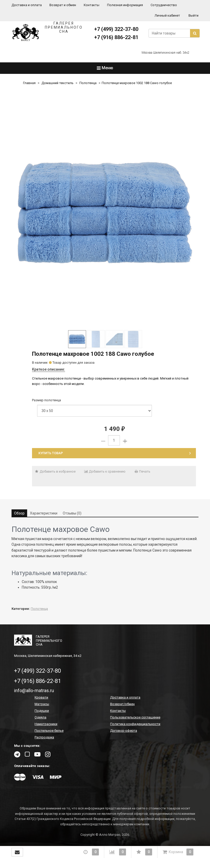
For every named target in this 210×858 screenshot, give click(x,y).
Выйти (193, 15)
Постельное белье (49, 731)
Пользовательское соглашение (135, 717)
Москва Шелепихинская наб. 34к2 (166, 52)
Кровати (41, 697)
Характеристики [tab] (43, 513)
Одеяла (40, 717)
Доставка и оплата (27, 5)
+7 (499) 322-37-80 (116, 29)
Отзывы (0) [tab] (72, 513)
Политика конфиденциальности (135, 724)
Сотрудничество (164, 5)
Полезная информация (125, 5)
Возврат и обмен (62, 5)
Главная (29, 83)
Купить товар (50, 453)
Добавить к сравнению (106, 471)
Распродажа (44, 737)
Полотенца (88, 83)
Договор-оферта (123, 731)
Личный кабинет (167, 15)
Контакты (91, 5)
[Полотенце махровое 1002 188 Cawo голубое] (105, 212)
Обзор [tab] (19, 513)
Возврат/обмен (122, 704)
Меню (107, 67)
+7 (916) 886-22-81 (116, 37)
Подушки (42, 711)
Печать (144, 471)
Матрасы (42, 704)
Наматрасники (46, 724)
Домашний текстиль (57, 83)
